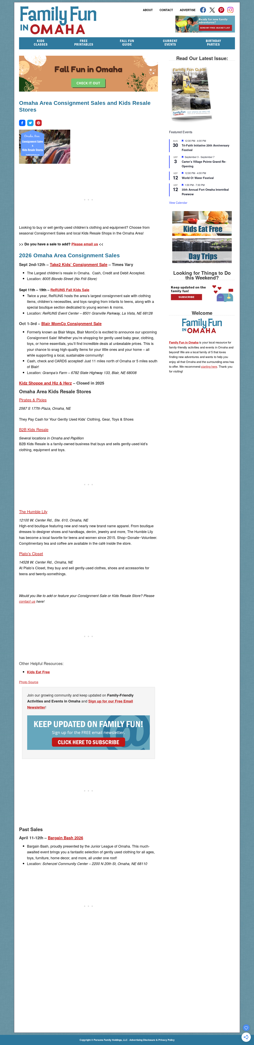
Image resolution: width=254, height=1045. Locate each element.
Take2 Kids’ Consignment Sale (78, 264)
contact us (27, 601)
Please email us (84, 244)
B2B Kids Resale (33, 429)
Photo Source (28, 682)
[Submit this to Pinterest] (38, 123)
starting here (209, 366)
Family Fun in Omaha (79, 20)
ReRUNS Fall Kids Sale (69, 289)
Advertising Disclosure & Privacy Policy (152, 1040)
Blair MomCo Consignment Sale (71, 323)
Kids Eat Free (38, 672)
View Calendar (178, 203)
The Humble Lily (33, 511)
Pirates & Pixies (33, 400)
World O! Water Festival (198, 178)
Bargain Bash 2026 (65, 837)
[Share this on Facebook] (22, 123)
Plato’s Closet (31, 553)
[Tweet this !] (30, 123)
